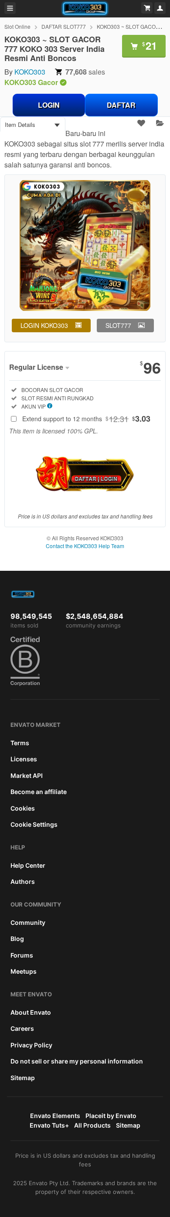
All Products (92, 1125)
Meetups (23, 971)
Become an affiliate (38, 791)
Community (27, 922)
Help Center (27, 865)
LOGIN (49, 105)
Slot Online (17, 26)
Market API (26, 775)
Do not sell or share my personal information (76, 1061)
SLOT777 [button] (118, 325)
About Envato (30, 1012)
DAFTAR (121, 105)
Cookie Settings (34, 824)
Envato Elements (55, 1115)
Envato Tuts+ (49, 1125)
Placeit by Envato (110, 1115)
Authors (22, 881)
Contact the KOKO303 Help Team (85, 545)
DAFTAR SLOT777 (63, 26)
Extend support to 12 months (86, 419)
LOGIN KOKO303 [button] (44, 325)
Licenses (23, 759)
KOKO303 (29, 72)
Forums (21, 955)
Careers (22, 1028)
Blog (17, 938)
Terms (19, 743)
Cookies (22, 808)
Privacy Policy (31, 1045)
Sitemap (22, 1077)
